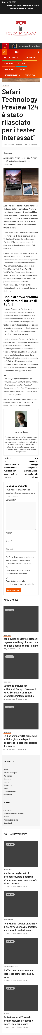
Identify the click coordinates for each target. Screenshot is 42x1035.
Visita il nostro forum (21, 406)
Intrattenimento (12, 75)
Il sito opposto (19, 371)
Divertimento (8, 920)
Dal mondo (30, 58)
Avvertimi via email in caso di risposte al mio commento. (18, 572)
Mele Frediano (9, 144)
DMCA (36, 5)
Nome (9, 533)
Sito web (9, 549)
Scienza (6, 1013)
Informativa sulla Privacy (23, 5)
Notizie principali (12, 58)
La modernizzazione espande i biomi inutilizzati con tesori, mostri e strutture (11, 467)
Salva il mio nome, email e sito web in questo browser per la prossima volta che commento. (20, 560)
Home (17, 52)
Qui (5, 394)
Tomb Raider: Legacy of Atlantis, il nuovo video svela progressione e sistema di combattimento (20, 927)
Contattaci (29, 9)
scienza (21, 64)
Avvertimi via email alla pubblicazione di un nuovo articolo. (20, 582)
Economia (8, 64)
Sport (22, 69)
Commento (11, 500)
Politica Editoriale (17, 9)
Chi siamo (8, 5)
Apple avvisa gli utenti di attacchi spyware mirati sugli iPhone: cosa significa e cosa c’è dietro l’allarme (21, 642)
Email (9, 541)
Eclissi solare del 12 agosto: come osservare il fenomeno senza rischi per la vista (18, 1020)
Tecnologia (9, 69)
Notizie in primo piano (11, 966)
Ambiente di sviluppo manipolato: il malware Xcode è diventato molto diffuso (31, 467)
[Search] (38, 52)
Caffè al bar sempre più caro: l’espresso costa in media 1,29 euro (19, 974)
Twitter (21, 382)
